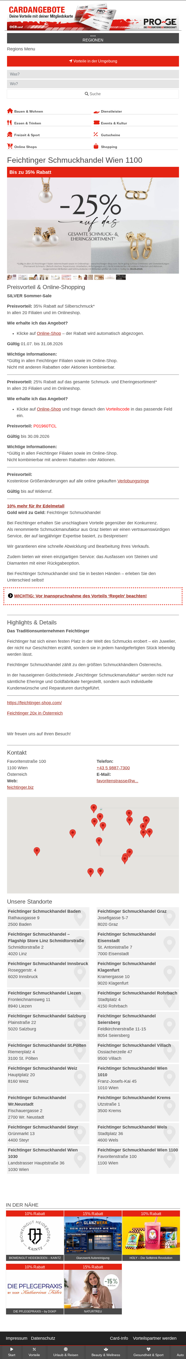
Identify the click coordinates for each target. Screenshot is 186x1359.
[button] (100, 817)
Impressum (16, 1338)
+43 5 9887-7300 (113, 767)
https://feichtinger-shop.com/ (34, 702)
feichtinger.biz (20, 787)
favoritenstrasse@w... (117, 780)
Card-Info (119, 1338)
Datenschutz (43, 1338)
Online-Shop (49, 333)
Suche (95, 94)
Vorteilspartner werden (155, 1338)
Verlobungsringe (133, 481)
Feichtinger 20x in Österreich (35, 713)
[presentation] (11, 225)
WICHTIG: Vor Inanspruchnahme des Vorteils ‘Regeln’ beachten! (80, 596)
